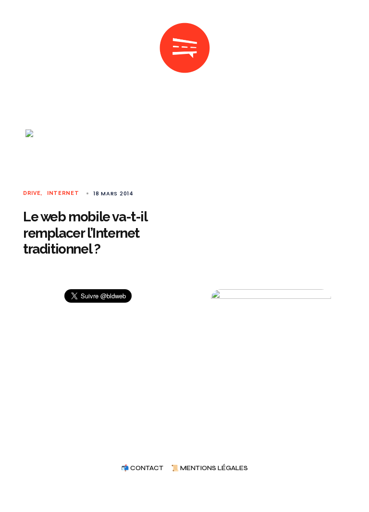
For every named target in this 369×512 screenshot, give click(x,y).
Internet (63, 193)
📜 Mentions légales (209, 468)
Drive (31, 193)
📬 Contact (142, 468)
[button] (27, 48)
